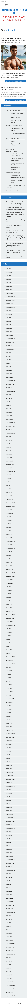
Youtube (17, 10)
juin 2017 (8, 636)
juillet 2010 (9, 919)
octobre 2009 (9, 950)
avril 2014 (8, 761)
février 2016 (9, 688)
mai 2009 (8, 968)
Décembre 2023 (10, 380)
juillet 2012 (9, 835)
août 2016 (8, 667)
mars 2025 (9, 328)
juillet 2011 (9, 877)
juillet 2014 (9, 751)
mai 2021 (8, 485)
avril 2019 (8, 559)
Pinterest (11, 10)
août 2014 (8, 747)
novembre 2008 (10, 989)
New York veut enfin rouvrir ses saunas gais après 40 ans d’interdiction (14, 245)
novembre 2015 (10, 698)
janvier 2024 (9, 377)
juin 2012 (8, 838)
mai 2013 (8, 800)
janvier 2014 (9, 772)
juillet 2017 (9, 632)
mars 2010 (9, 933)
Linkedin (14, 10)
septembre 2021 (10, 471)
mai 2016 (8, 677)
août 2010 (8, 915)
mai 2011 (8, 884)
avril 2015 (8, 719)
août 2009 (8, 957)
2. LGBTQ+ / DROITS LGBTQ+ (14, 125)
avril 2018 (8, 601)
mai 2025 (8, 321)
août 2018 (8, 587)
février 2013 (9, 810)
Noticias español (15, 117)
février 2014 (9, 768)
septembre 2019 (10, 548)
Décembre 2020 (10, 503)
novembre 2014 (10, 737)
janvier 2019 (9, 569)
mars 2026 (9, 286)
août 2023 (8, 394)
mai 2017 (8, 639)
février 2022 (9, 457)
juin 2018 (8, 594)
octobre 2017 (9, 622)
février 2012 (9, 852)
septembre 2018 (10, 583)
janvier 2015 (9, 730)
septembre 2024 (10, 349)
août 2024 (8, 352)
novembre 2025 (10, 300)
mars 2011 (9, 891)
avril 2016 (8, 681)
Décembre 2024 (10, 338)
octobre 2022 (9, 429)
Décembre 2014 (10, 733)
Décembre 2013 (10, 775)
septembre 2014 (10, 744)
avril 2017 (8, 643)
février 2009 (9, 978)
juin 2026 (8, 275)
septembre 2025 (10, 307)
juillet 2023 (9, 398)
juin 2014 (8, 754)
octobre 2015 (9, 702)
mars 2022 (9, 454)
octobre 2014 (9, 740)
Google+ (8, 10)
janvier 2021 (9, 499)
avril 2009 (8, 971)
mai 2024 (8, 363)
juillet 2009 (9, 961)
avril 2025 (8, 324)
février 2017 (9, 650)
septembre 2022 (10, 433)
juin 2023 (8, 401)
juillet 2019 (9, 552)
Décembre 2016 (10, 657)
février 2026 (9, 289)
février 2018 (9, 608)
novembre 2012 (10, 821)
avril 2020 (8, 531)
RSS (23, 10)
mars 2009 (9, 975)
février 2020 (9, 538)
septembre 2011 (10, 870)
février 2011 (9, 894)
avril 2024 (8, 366)
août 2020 (8, 517)
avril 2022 (8, 450)
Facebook (2, 10)
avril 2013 (8, 803)
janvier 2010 (9, 940)
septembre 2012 (10, 828)
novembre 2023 (10, 384)
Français (6, 4)
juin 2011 (8, 880)
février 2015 (9, 726)
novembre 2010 (10, 905)
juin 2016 (8, 674)
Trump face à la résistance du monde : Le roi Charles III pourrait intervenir (15, 214)
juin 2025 (8, 317)
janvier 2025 (9, 335)
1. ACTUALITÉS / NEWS (13, 110)
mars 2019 (9, 562)
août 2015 (8, 705)
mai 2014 (8, 758)
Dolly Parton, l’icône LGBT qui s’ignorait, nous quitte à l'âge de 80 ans (15, 237)
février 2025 (9, 331)
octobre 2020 (9, 510)
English (6, 5)
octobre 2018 (9, 580)
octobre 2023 (9, 387)
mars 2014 (9, 765)
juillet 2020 (9, 520)
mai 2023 (8, 405)
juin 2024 (8, 359)
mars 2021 (9, 492)
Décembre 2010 (10, 901)
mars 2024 (9, 370)
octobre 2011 (9, 866)
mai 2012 (8, 842)
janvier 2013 (9, 814)
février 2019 (9, 566)
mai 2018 (8, 597)
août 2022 (8, 436)
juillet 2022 (9, 440)
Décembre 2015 (10, 695)
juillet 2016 (9, 670)
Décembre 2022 (10, 422)
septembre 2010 (10, 912)
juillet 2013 (9, 793)
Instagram (20, 10)
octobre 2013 (9, 782)
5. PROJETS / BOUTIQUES (13, 173)
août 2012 (8, 831)
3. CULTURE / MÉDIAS (12, 138)
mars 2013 (9, 807)
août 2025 (8, 310)
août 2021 (8, 475)
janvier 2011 (9, 898)
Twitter (5, 10)
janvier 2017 (9, 653)
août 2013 (8, 789)
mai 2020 (8, 527)
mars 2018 (9, 604)
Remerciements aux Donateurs (14, 191)
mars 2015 (9, 723)
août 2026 (8, 268)
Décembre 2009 (10, 943)
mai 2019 (8, 555)
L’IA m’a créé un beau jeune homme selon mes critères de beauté (13, 40)
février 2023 (9, 415)
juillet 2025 (9, 314)
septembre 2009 (10, 954)
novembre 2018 (10, 576)
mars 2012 (9, 849)
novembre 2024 (10, 342)
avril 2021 (8, 489)
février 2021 (9, 496)
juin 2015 (8, 712)
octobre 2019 (9, 545)
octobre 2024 (9, 345)
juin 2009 (8, 964)
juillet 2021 (9, 478)
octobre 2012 (9, 824)
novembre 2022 (10, 426)
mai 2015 (8, 716)
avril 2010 (8, 929)
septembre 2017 (10, 625)
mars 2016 (9, 684)
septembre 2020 (10, 513)
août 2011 (8, 873)
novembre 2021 (10, 464)
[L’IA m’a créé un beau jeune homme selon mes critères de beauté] (13, 70)
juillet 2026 (9, 272)
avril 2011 (8, 887)
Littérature (13, 141)
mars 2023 (9, 412)
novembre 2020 (10, 506)
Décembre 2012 (10, 817)
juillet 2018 (9, 590)
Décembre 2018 (10, 573)
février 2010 (9, 936)
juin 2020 (8, 524)
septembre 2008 (10, 996)
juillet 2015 (9, 709)
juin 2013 (8, 796)
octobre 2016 (9, 660)
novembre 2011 (10, 863)
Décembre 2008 (10, 985)
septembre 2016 (10, 664)
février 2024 (9, 373)
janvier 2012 (9, 856)
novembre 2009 (10, 947)
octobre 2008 (9, 992)
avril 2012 (8, 845)
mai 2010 (8, 926)
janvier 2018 (9, 611)
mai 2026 (8, 279)
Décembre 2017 (10, 615)
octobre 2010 (9, 908)
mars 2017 (9, 646)
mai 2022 (8, 447)
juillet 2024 (9, 356)
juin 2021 (8, 482)
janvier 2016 (9, 691)
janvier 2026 (9, 293)
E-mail (25, 10)
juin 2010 (8, 922)
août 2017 (8, 629)
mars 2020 (9, 534)
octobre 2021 (9, 468)
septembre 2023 (10, 391)
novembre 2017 (10, 618)
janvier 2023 (9, 419)
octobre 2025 (9, 303)
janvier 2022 (9, 461)
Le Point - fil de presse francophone (15, 81)
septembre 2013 (10, 786)
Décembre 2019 (10, 541)
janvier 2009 (9, 982)
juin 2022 (8, 443)
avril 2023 (8, 408)
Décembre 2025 (10, 296)
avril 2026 (8, 282)
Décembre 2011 (10, 859)
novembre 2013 (10, 779)
